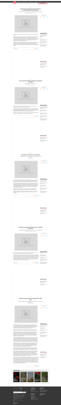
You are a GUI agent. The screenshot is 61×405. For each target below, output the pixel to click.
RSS (40, 395)
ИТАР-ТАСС (29, 303)
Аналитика (21, 3)
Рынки (24, 3)
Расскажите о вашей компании (34, 399)
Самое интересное (28, 3)
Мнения (34, 3)
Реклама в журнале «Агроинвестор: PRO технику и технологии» (34, 398)
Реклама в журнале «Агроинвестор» (33, 396)
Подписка (41, 389)
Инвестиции (18, 3)
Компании (32, 3)
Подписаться (23, 392)
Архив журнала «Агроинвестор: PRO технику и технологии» (43, 391)
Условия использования (15, 403)
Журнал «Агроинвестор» (33, 389)
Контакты (32, 390)
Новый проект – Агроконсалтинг (34, 391)
